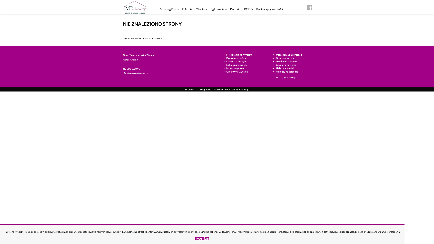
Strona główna (169, 9)
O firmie (187, 9)
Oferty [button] (200, 9)
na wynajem (239, 54)
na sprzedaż (289, 54)
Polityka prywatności (269, 9)
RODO (248, 9)
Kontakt (235, 9)
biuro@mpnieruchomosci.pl (135, 73)
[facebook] (309, 6)
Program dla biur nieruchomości (216, 89)
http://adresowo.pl (286, 77)
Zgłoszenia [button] (217, 9)
